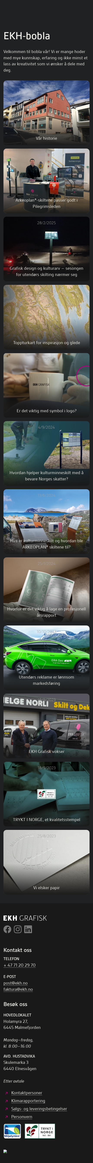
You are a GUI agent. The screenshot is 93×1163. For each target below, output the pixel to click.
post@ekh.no (15, 983)
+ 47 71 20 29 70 (19, 965)
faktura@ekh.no (18, 989)
